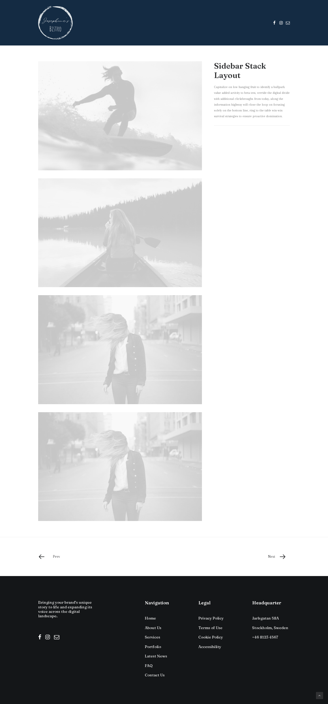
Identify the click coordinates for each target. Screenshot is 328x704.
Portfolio (153, 646)
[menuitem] (274, 22)
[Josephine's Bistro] (55, 22)
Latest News (156, 656)
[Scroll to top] (319, 695)
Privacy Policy (211, 618)
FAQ (149, 665)
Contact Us (155, 675)
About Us (153, 627)
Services (152, 637)
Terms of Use (210, 627)
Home (150, 618)
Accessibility (209, 646)
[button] (274, 22)
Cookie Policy (210, 637)
